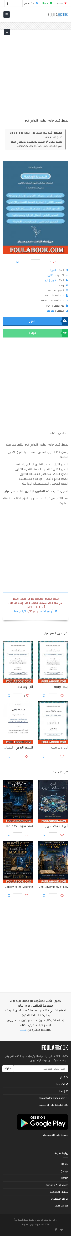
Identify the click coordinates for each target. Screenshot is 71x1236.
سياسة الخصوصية (59, 1192)
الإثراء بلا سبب (59, 748)
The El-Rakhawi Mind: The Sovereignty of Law (53, 887)
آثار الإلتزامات (25, 687)
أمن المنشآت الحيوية (56, 826)
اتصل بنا (61, 1078)
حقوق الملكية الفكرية (57, 1185)
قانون (50, 275)
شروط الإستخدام (59, 1198)
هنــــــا (23, 1029)
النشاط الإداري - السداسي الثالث (18, 748)
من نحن (64, 1171)
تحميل (32, 321)
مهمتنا (60, 3)
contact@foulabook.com (52, 1098)
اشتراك (8, 1068)
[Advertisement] (35, 76)
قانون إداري (50, 280)
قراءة (32, 333)
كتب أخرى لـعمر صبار (56, 633)
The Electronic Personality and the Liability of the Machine (18, 887)
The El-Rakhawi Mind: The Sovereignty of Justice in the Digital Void (18, 826)
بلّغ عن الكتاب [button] (47, 611)
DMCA (64, 1178)
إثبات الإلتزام (60, 687)
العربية (53, 270)
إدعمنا (62, 1091)
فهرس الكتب (61, 1205)
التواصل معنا (20, 611)
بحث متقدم (29, 3)
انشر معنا (61, 1084)
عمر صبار (50, 310)
